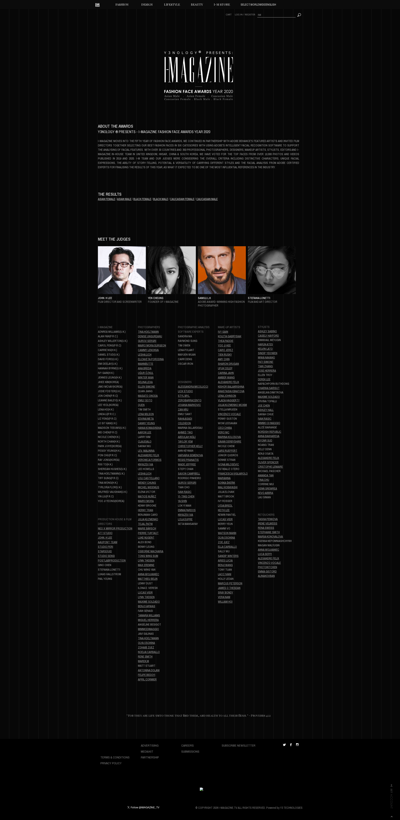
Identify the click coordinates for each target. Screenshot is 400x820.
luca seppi (265, 554)
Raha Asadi (185, 419)
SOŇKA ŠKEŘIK (226, 483)
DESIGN (147, 4)
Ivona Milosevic (228, 464)
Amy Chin (224, 359)
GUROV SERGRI (147, 341)
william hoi (225, 602)
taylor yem (185, 441)
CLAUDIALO (144, 441)
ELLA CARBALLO (227, 547)
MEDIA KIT (147, 751)
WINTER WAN (146, 377)
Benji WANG (225, 565)
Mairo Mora (146, 501)
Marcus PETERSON (230, 583)
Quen (141, 405)
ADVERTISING (150, 745)
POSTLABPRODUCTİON (112, 560)
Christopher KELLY (190, 446)
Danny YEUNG (146, 423)
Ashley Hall (266, 410)
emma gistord (267, 571)
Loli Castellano (149, 478)
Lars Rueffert (227, 451)
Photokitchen (267, 567)
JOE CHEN (264, 405)
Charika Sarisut (269, 388)
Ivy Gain (223, 332)
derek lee (264, 379)
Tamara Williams (149, 615)
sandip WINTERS (228, 556)
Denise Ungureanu (150, 336)
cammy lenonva (148, 350)
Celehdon (184, 423)
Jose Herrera (267, 370)
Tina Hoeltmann (148, 332)
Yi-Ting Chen (186, 496)
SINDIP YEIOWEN (267, 353)
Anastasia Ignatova (231, 391)
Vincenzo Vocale (229, 414)
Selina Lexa (145, 382)
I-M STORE (222, 4)
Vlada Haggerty (229, 400)
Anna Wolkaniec (148, 574)
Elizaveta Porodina (151, 359)
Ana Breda (144, 368)
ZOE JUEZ (224, 542)
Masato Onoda (148, 396)
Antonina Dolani (149, 670)
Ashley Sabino (267, 331)
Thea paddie (225, 341)
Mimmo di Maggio (269, 423)
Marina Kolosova (229, 437)
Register (250, 15)
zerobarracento (189, 400)
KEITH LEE (224, 510)
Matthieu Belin (148, 579)
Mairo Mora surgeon (152, 345)
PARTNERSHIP (150, 757)
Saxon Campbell (189, 473)
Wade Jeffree (187, 464)
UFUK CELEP (225, 368)
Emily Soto (145, 400)
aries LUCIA (225, 560)
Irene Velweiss (267, 523)
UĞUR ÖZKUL (145, 373)
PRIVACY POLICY (111, 763)
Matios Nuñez (147, 496)
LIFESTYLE (172, 4)
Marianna (224, 478)
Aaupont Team (107, 542)
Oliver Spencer (268, 462)
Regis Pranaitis (188, 460)
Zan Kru (183, 409)
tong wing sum (148, 556)
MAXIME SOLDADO (269, 397)
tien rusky (225, 354)
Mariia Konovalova (270, 536)
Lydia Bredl (225, 505)
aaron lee (144, 432)
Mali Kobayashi (228, 487)
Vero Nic (223, 432)
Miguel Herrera (148, 620)
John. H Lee (105, 537)
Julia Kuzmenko (148, 519)
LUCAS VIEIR (225, 519)
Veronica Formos (149, 460)
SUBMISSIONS (190, 751)
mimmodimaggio (148, 629)
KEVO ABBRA (265, 493)
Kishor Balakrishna (231, 386)
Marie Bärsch (147, 528)
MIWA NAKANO (266, 357)
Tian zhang (265, 366)
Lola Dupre (185, 519)
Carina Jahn (226, 373)
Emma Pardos (187, 510)
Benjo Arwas (146, 606)
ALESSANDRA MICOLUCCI (193, 386)
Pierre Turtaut (148, 533)
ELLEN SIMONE (146, 386)
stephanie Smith (269, 532)
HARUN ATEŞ (265, 344)
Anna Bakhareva (268, 436)
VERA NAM (224, 597)
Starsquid (105, 551)
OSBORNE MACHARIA (150, 551)
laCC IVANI (224, 574)
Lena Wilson (146, 414)
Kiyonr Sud (265, 440)
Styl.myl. (184, 396)
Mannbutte (145, 364)
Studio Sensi (106, 556)
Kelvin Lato (265, 349)
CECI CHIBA (225, 428)
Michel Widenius (148, 487)
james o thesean (229, 588)
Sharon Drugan (228, 364)
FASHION (122, 4)
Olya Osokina (146, 643)
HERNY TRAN (145, 510)
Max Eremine (146, 565)
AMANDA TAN (266, 475)
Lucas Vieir (145, 592)
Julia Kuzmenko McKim (232, 405)
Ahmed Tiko (185, 432)
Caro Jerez (225, 350)
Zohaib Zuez (146, 647)
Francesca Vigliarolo (233, 473)
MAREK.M (143, 661)
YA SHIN (182, 501)
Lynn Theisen (146, 560)
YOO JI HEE (224, 345)
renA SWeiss (266, 528)
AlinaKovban (266, 576)
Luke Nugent (146, 537)
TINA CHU (263, 480)
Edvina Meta (146, 419)
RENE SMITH (145, 656)
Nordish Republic (269, 432)
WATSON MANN (227, 533)
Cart (229, 15)
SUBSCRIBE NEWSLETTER (238, 745)
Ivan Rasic (264, 419)
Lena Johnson (227, 396)
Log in (238, 15)
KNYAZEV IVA (145, 464)
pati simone (265, 362)
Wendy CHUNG (147, 483)
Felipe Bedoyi (146, 675)
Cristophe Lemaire (270, 467)
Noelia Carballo (149, 652)
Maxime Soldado (149, 602)
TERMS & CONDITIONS (115, 757)
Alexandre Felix (148, 455)
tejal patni (145, 524)
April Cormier (147, 679)
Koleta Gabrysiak (229, 336)
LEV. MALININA (146, 451)
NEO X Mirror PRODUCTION (115, 528)
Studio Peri (105, 547)
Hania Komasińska (149, 428)
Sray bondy (225, 592)
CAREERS (187, 745)
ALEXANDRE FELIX (228, 382)
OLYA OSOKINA (226, 537)
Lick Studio (185, 391)
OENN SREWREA (267, 488)
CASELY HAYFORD (268, 336)
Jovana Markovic (189, 405)
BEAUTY (197, 4)
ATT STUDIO (105, 533)
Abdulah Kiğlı (187, 437)
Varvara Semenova (190, 455)
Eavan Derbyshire (229, 441)
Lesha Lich (144, 354)
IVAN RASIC (184, 492)
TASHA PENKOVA (268, 519)
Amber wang (226, 377)
